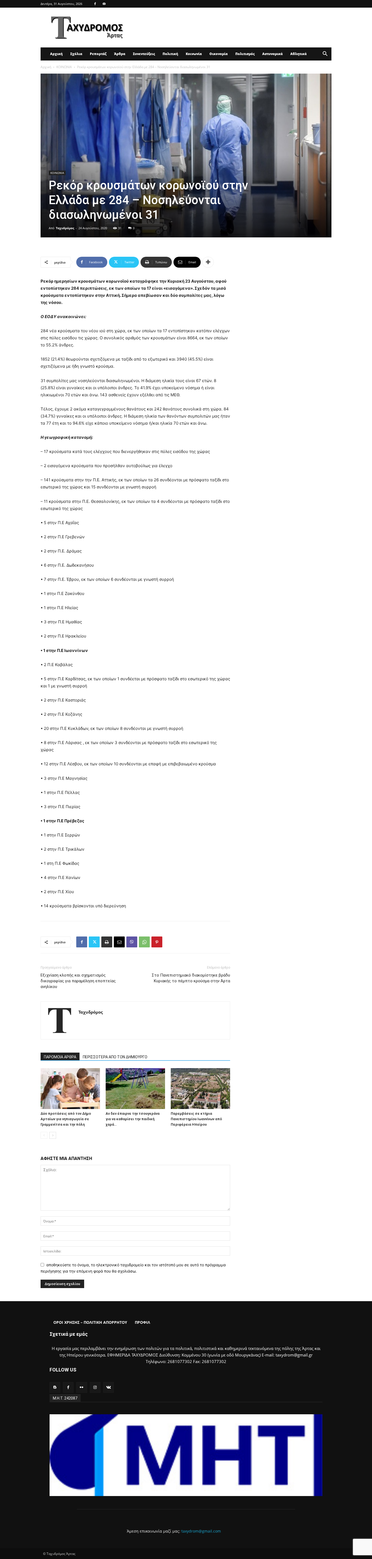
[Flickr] (81, 1387)
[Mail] (104, 4)
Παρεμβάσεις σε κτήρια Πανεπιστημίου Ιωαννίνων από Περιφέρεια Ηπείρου (196, 1118)
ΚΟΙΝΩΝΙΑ (64, 67)
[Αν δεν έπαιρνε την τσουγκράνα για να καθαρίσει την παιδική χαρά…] (135, 1088)
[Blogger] (55, 1387)
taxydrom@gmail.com (201, 1531)
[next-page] (52, 1135)
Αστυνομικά (272, 54)
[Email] (119, 941)
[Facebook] (95, 4)
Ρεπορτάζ (98, 54)
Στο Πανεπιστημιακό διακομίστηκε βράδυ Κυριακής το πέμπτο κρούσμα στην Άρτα (191, 978)
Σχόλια (76, 54)
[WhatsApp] (144, 941)
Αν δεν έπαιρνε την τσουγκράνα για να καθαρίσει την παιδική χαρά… (133, 1118)
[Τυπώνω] (106, 941)
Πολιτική (170, 54)
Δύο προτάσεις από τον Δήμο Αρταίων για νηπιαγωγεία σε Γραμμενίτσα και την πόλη (66, 1118)
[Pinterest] (156, 941)
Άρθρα (119, 54)
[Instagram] (95, 1387)
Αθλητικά (298, 54)
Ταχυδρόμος (65, 228)
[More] (208, 262)
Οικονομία (218, 54)
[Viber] (131, 941)
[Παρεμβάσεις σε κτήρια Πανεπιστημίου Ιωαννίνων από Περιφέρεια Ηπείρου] (200, 1088)
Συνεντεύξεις (144, 54)
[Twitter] (94, 941)
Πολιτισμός (245, 54)
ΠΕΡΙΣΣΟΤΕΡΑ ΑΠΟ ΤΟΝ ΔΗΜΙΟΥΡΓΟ (115, 1057)
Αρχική (56, 54)
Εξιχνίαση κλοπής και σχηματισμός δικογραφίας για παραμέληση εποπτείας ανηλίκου (78, 981)
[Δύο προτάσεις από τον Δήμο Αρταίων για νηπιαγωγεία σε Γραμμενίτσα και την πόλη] (70, 1088)
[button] (324, 54)
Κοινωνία (194, 54)
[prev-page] (44, 1135)
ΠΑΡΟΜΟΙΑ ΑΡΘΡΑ (60, 1057)
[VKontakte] (108, 1387)
